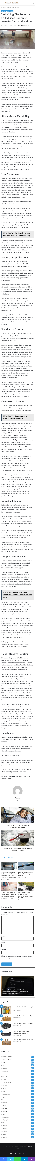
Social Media (6, 1094)
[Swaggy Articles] (11, 2)
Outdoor (5, 1131)
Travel (4, 1105)
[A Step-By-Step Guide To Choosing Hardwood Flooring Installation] (9, 886)
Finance (5, 1068)
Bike (4, 1123)
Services (5, 1102)
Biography (6, 1120)
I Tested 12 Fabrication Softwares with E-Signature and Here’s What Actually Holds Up (8, 874)
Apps (4, 1097)
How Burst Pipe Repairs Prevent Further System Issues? (25, 873)
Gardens (5, 1111)
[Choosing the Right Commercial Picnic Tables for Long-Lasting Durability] (26, 886)
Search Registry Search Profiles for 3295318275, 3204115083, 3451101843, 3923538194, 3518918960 (15, 992)
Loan (4, 1062)
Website (3, 949)
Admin (5, 25)
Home (4, 7)
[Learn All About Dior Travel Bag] (6, 1018)
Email (3, 942)
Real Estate (6, 1117)
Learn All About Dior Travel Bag (22, 1016)
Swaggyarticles (7, 1059)
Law (4, 1091)
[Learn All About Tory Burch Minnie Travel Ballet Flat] (6, 1034)
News (4, 1074)
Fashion (5, 1085)
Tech (4, 1065)
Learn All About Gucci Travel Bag (23, 1039)
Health (4, 1079)
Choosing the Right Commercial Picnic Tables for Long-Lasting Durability (25, 895)
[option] (17, 986)
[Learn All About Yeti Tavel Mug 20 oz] (6, 1010)
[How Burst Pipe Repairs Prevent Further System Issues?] (26, 866)
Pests (4, 1134)
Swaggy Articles (7, 1056)
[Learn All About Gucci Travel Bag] (6, 1042)
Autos (4, 1088)
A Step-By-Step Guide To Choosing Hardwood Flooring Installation (8, 894)
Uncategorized (7, 1082)
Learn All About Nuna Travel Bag (23, 1023)
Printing (5, 1137)
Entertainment (7, 1100)
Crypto (5, 1108)
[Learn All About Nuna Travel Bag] (6, 1026)
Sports (5, 1128)
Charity (5, 1125)
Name (3, 936)
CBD (4, 1114)
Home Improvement (13, 7)
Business (5, 1071)
